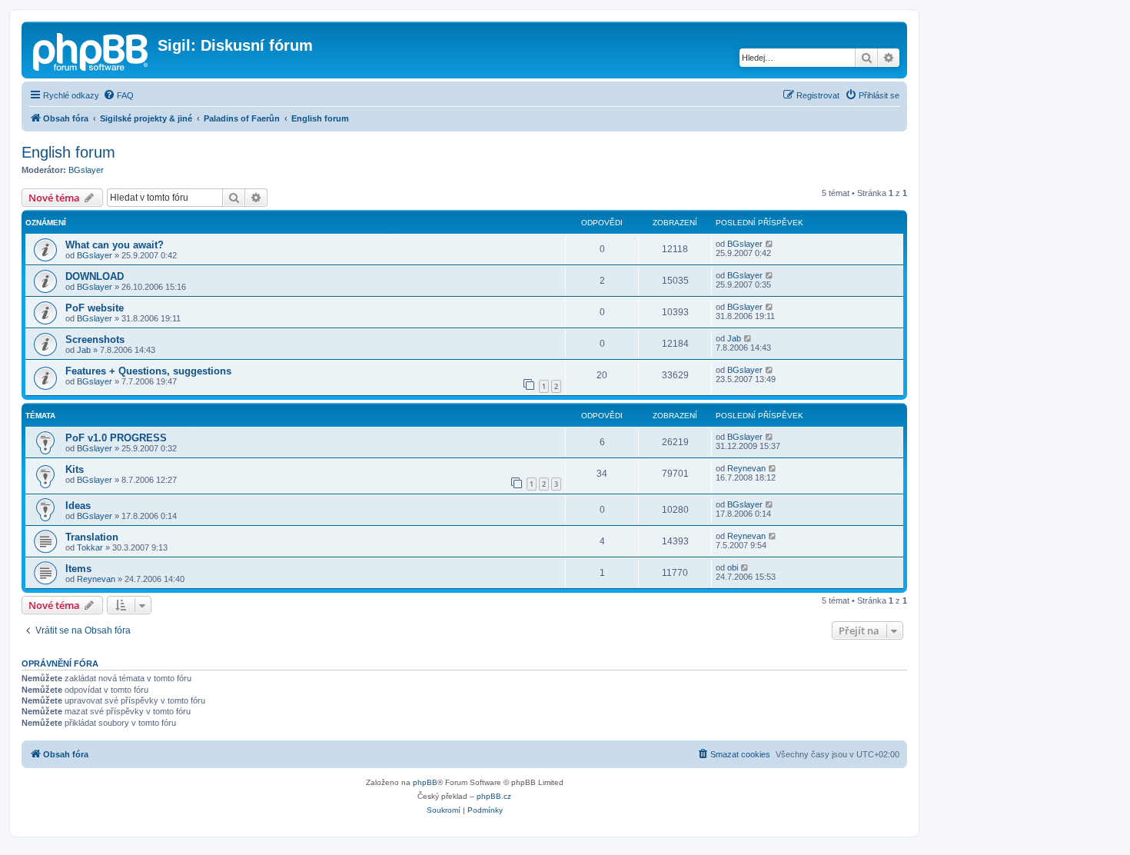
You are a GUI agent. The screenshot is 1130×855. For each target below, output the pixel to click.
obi (732, 567)
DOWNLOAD (94, 276)
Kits (74, 469)
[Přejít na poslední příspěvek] (770, 243)
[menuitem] (118, 95)
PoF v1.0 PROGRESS (116, 438)
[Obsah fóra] (91, 50)
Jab (84, 349)
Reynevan (746, 468)
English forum (68, 152)
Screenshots (95, 339)
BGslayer (86, 170)
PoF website (94, 308)
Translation (91, 537)
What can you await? (114, 245)
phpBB (425, 782)
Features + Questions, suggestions (148, 371)
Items (78, 568)
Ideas (78, 505)
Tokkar (90, 547)
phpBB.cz (494, 796)
